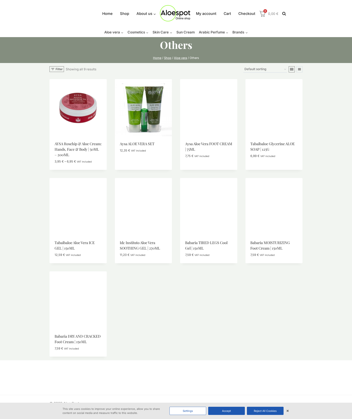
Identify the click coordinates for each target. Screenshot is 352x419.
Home (107, 13)
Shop (124, 13)
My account (206, 13)
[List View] (299, 69)
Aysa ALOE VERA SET (137, 143)
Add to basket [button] (132, 162)
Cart (227, 13)
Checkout (246, 13)
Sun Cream (185, 32)
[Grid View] (292, 69)
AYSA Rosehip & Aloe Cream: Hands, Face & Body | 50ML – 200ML (78, 149)
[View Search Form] (283, 14)
